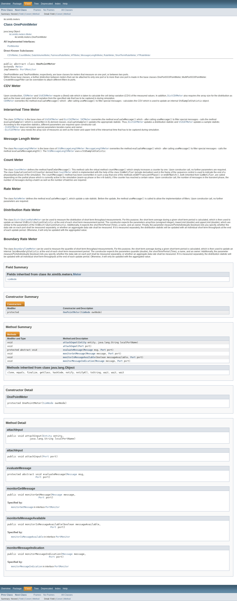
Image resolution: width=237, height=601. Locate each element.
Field (21, 14)
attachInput (70, 342)
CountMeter (25, 55)
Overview (6, 3)
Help (65, 3)
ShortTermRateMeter (125, 55)
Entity (82, 342)
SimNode (85, 312)
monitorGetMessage (74, 353)
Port (81, 346)
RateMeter (109, 55)
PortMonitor (13, 46)
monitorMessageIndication (78, 361)
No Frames (48, 10)
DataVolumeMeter (41, 55)
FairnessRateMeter (60, 55)
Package (17, 3)
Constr (28, 14)
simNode (11, 279)
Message (88, 350)
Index (58, 3)
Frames (37, 10)
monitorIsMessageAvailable (79, 357)
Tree (36, 3)
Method (36, 14)
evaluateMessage (72, 350)
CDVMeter (12, 55)
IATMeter (75, 55)
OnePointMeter (71, 312)
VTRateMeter (143, 55)
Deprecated (47, 3)
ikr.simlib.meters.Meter (20, 34)
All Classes (67, 10)
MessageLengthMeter (92, 55)
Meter (19, 66)
